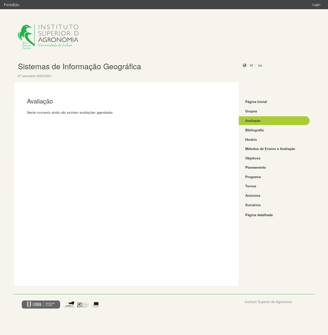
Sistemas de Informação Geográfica (79, 66)
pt (251, 65)
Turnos (250, 185)
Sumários (253, 204)
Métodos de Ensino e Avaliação (270, 148)
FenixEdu (11, 4)
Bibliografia (254, 130)
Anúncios (252, 195)
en (260, 65)
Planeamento (255, 167)
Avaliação (253, 120)
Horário (251, 139)
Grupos (251, 111)
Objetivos (252, 158)
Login (316, 4)
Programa (253, 176)
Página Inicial (256, 101)
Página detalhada (259, 214)
